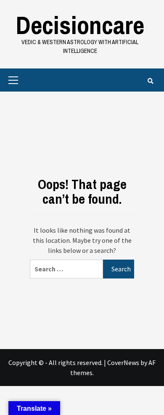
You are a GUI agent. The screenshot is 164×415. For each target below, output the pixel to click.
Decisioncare (80, 25)
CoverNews (123, 362)
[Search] (150, 81)
